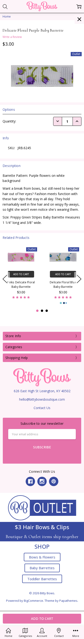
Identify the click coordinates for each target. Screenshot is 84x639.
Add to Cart (21, 274)
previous (5, 279)
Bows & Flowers (42, 557)
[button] (42, 507)
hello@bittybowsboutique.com (42, 399)
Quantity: (9, 121)
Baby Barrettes (42, 567)
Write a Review (12, 37)
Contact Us (42, 408)
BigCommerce (33, 600)
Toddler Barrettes (42, 578)
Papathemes (68, 600)
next (79, 279)
